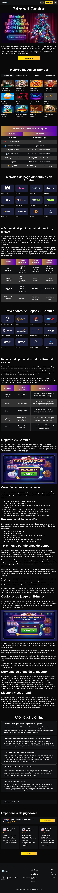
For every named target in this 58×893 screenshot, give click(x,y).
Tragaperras (49, 75)
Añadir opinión (47, 820)
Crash (35, 75)
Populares (7, 75)
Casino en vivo (20, 75)
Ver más (29, 853)
